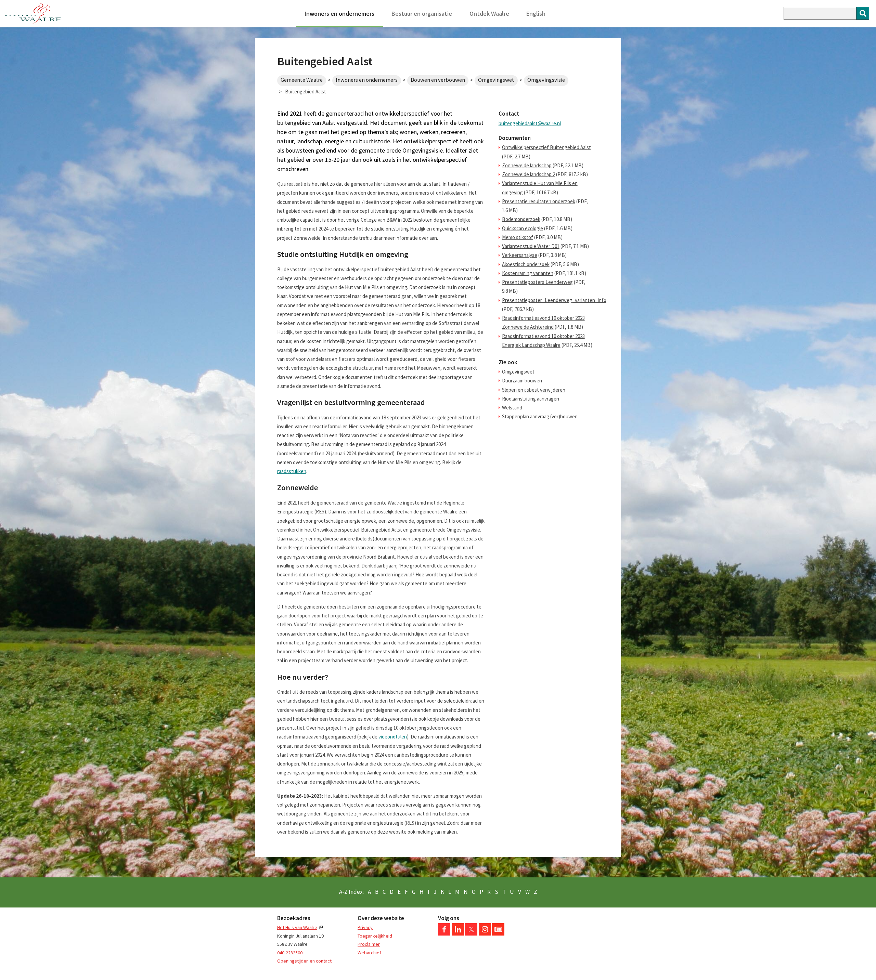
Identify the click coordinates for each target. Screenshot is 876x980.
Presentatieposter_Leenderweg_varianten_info (554, 300)
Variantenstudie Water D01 (530, 246)
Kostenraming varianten (527, 273)
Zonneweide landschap (527, 165)
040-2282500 (289, 953)
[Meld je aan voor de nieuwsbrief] (498, 934)
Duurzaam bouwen (522, 380)
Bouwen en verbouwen (438, 79)
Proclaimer (369, 944)
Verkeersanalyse (519, 255)
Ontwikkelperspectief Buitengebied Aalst (546, 147)
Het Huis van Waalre (297, 927)
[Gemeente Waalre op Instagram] (485, 934)
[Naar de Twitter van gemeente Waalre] (471, 934)
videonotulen (392, 736)
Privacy (365, 927)
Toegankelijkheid (375, 936)
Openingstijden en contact (304, 961)
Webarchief (369, 953)
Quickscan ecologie (522, 228)
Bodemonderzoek (521, 219)
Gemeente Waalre (302, 79)
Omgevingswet (496, 79)
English (535, 13)
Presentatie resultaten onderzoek (538, 201)
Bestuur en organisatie (421, 13)
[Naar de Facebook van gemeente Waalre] (444, 934)
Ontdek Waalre (489, 13)
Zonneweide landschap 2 (528, 174)
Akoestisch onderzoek (526, 264)
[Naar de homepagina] (33, 13)
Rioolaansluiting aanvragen (530, 398)
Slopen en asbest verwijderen (533, 390)
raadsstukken (291, 471)
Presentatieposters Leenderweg (537, 282)
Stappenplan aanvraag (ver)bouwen (540, 416)
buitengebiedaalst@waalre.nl (530, 123)
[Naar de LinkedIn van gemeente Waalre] (458, 934)
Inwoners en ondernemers (339, 13)
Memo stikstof (517, 237)
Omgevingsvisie (546, 79)
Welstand (512, 407)
